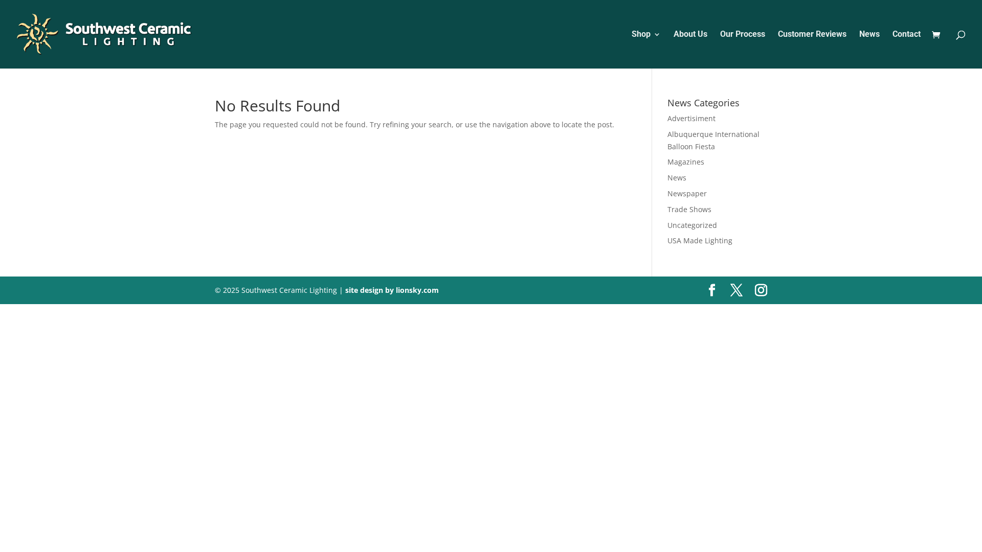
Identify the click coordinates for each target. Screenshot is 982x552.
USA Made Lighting (699, 240)
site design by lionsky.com (392, 290)
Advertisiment (691, 118)
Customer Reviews (812, 35)
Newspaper (687, 193)
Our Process (742, 35)
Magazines (685, 162)
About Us (690, 35)
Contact (906, 35)
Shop (641, 35)
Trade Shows (689, 209)
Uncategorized (692, 225)
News (869, 35)
